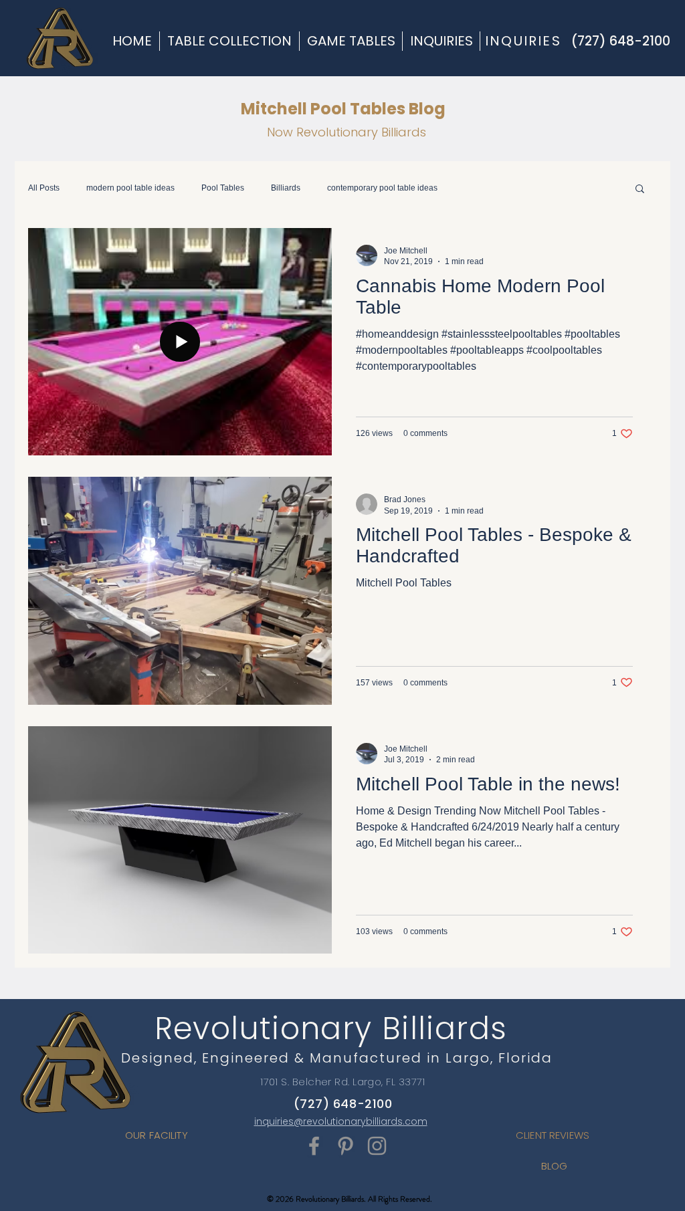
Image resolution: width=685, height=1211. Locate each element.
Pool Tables (222, 188)
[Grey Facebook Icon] (314, 1145)
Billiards (285, 188)
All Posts (44, 188)
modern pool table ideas (130, 188)
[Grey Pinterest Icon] (345, 1145)
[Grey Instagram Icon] (377, 1145)
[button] (639, 190)
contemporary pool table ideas (382, 188)
